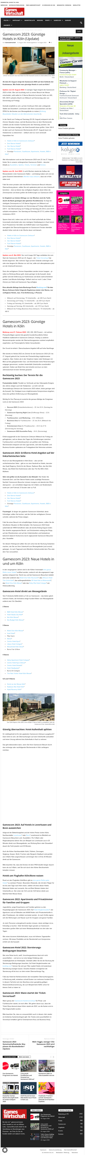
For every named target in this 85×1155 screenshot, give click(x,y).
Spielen (21, 165)
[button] (81, 22)
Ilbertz (9, 639)
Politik (6, 20)
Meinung (40, 20)
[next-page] (53, 1057)
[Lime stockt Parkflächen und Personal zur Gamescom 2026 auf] (29, 1066)
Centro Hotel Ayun (13, 641)
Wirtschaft (16, 20)
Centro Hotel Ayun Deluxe (16, 663)
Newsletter (76, 5)
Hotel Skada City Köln (14, 614)
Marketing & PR (29, 20)
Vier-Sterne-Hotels (13, 146)
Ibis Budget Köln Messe (15, 620)
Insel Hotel (10, 633)
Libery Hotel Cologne (14, 644)
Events (47, 20)
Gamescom (57, 20)
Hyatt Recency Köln (14, 689)
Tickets (27, 165)
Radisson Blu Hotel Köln (15, 687)
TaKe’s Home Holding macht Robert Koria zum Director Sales (63, 226)
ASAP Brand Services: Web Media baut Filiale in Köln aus (28, 1098)
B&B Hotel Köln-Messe (15, 612)
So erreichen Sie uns (48, 5)
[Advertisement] (56, 11)
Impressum (4, 5)
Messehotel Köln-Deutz (15, 647)
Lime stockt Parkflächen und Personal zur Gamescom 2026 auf (27, 1076)
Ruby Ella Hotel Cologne (37, 583)
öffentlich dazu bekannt (31, 176)
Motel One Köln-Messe (14, 583)
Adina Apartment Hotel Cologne (18, 660)
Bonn (28, 835)
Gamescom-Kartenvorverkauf (25, 1001)
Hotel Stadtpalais (13, 668)
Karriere (68, 20)
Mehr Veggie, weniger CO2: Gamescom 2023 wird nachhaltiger (43, 1044)
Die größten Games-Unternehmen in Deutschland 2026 (76, 227)
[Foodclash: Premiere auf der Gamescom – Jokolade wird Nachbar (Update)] (47, 1088)
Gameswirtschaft (10, 42)
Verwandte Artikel (10, 1057)
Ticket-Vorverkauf (42, 258)
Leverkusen (17, 835)
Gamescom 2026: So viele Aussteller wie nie (46, 1074)
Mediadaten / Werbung (64, 5)
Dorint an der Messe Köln (16, 684)
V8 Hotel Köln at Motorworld (41, 580)
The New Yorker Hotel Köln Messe (19, 673)
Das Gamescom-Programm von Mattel (10, 1074)
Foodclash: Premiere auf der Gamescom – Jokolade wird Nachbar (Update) (46, 1098)
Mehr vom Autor (24, 1057)
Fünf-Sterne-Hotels (13, 149)
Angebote (7, 25)
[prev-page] (51, 1057)
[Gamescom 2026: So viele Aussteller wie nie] (47, 1066)
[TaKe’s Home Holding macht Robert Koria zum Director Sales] (64, 219)
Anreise (43, 165)
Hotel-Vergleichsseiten (41, 910)
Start (4, 30)
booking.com (7, 966)
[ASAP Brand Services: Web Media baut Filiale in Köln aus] (29, 1088)
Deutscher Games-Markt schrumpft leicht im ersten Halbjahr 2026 (10, 1098)
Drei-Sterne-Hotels (13, 143)
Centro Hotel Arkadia (14, 665)
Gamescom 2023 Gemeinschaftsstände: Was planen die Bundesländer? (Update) (14, 1045)
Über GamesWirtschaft (33, 5)
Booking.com (42, 287)
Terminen (33, 165)
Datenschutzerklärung (16, 5)
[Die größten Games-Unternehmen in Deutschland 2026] (77, 219)
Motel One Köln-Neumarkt (28, 578)
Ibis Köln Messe (12, 617)
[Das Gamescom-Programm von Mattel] (11, 1066)
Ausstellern (14, 165)
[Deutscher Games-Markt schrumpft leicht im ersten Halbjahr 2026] (11, 1088)
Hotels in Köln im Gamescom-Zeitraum (20, 141)
